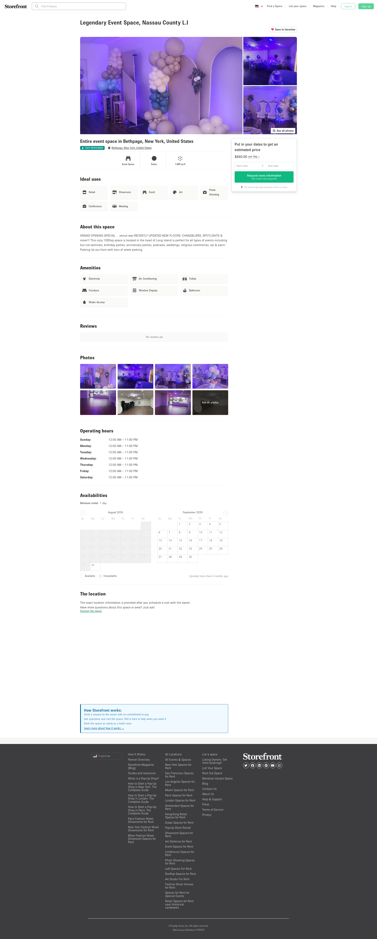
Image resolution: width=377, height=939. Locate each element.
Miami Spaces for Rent (179, 790)
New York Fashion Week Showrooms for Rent (143, 828)
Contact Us (209, 788)
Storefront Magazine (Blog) (141, 766)
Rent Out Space (212, 773)
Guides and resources (142, 773)
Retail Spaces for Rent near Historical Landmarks (179, 904)
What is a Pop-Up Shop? (143, 778)
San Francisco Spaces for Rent (179, 774)
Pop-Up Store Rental (178, 827)
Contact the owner (91, 611)
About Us (208, 794)
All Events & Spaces (178, 759)
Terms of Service (212, 809)
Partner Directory (139, 759)
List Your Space (212, 768)
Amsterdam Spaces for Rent (179, 807)
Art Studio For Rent (177, 879)
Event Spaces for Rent (179, 846)
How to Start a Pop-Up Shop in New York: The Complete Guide (142, 787)
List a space (210, 754)
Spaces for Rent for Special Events (177, 894)
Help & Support (212, 799)
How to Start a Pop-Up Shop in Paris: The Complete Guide (142, 810)
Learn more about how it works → (104, 728)
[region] (154, 663)
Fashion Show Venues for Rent (179, 885)
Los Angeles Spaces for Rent (180, 783)
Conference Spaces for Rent (179, 853)
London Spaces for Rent (180, 800)
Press (205, 804)
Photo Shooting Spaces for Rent (180, 862)
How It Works (136, 754)
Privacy (206, 814)
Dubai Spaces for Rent (179, 822)
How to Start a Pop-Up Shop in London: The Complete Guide (142, 798)
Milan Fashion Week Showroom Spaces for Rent (142, 839)
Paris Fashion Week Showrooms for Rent (141, 820)
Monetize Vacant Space (217, 778)
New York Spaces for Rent (178, 766)
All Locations (173, 754)
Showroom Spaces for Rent (179, 834)
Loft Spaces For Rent (178, 868)
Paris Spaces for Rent (178, 795)
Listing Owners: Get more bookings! (214, 761)
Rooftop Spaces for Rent (180, 873)
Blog (205, 783)
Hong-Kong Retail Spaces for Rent (176, 815)
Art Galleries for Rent (178, 841)
